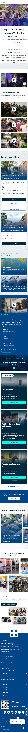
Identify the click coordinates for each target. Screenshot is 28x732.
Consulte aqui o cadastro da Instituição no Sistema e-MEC (18, 706)
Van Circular (14, 203)
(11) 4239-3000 (8, 190)
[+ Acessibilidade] (26, 714)
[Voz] (26, 712)
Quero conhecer (14, 498)
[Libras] (26, 709)
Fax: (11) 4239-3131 (9, 186)
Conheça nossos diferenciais (9, 604)
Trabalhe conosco (5, 729)
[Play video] (14, 80)
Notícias (3, 723)
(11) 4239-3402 (16, 646)
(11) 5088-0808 (8, 238)
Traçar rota (14, 199)
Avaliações (3, 726)
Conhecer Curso (14, 405)
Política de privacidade (6, 721)
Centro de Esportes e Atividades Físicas (10, 718)
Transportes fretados (14, 209)
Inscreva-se (14, 402)
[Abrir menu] (26, 2)
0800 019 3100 (16, 190)
